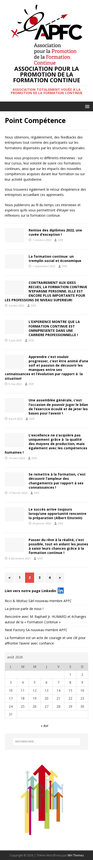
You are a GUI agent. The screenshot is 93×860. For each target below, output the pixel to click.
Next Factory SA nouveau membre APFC (36, 630)
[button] (86, 106)
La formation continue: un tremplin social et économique (55, 258)
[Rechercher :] (46, 741)
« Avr (44, 725)
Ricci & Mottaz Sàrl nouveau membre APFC (38, 601)
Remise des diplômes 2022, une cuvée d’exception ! (55, 232)
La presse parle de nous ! (24, 608)
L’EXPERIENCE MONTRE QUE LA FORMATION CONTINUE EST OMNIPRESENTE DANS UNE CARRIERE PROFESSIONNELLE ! (54, 328)
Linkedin (48, 590)
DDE (60, 240)
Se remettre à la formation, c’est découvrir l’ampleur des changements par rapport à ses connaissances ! (57, 481)
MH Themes (76, 855)
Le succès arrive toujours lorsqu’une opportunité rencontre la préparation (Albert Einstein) (57, 513)
